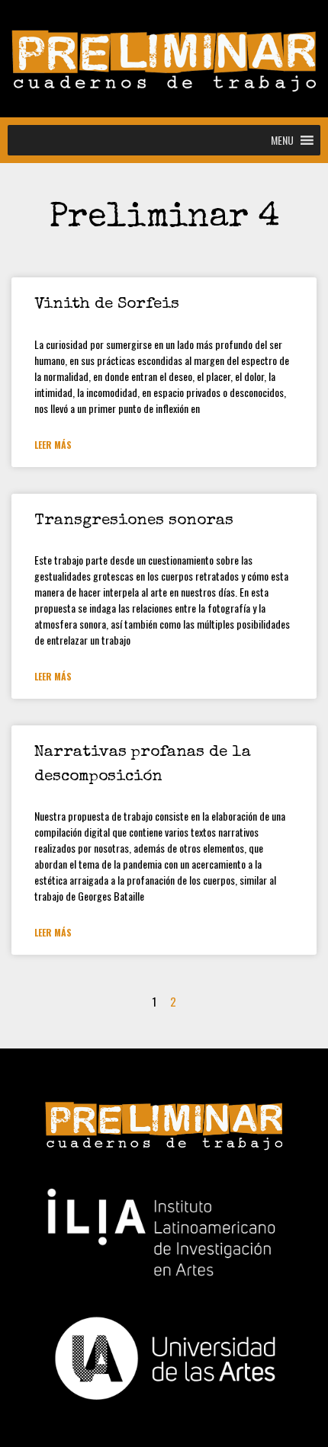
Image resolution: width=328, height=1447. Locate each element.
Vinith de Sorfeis (106, 304)
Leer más (53, 444)
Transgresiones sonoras (133, 521)
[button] (282, 140)
